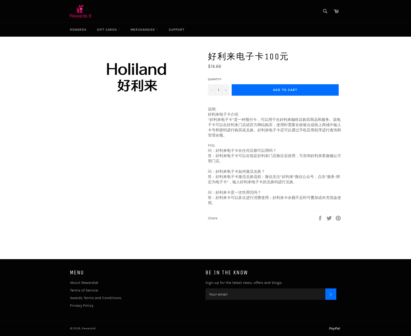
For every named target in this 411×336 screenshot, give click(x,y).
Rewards (78, 30)
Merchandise (143, 30)
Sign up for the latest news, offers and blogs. (244, 282)
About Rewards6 (84, 282)
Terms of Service (84, 290)
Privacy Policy (81, 305)
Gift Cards (107, 30)
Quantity (214, 79)
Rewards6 (89, 328)
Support (176, 30)
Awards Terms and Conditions (95, 298)
